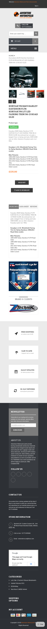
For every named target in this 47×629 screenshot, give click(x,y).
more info (13, 207)
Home (11, 56)
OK (31, 564)
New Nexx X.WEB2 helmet (19, 589)
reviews (33, 207)
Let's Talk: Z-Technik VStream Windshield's (23, 580)
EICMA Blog (14, 586)
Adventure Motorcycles (28, 622)
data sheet (24, 207)
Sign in (36, 5)
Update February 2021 (17, 583)
